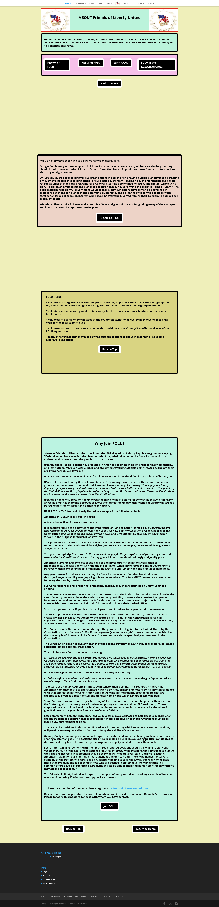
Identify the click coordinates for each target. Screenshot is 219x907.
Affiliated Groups (95, 3)
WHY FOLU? (121, 62)
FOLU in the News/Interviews (152, 65)
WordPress (83, 903)
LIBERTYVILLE (128, 3)
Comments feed (49, 879)
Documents (79, 3)
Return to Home (145, 829)
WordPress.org (49, 883)
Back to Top (109, 218)
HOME (67, 3)
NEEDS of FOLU (91, 62)
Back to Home (109, 83)
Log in (45, 871)
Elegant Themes (59, 903)
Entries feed (48, 875)
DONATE (151, 3)
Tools (108, 3)
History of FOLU (53, 65)
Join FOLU (140, 3)
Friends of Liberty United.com (129, 788)
